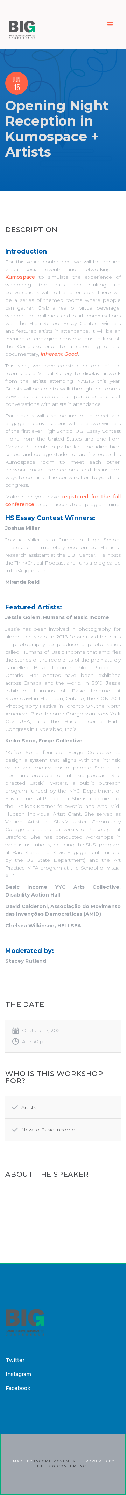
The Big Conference (63, 1466)
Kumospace (20, 277)
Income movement (56, 1461)
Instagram (18, 1374)
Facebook (18, 1388)
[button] (110, 24)
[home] (20, 24)
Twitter (15, 1360)
